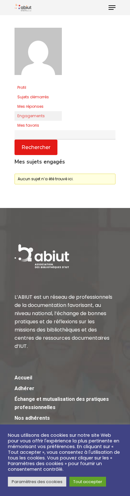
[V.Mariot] (38, 80)
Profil (21, 87)
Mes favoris (28, 125)
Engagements (31, 115)
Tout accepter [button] (87, 482)
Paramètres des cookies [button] (37, 482)
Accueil (23, 378)
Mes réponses (30, 106)
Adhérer (24, 388)
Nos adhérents (32, 418)
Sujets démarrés (33, 97)
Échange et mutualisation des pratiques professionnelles (62, 403)
